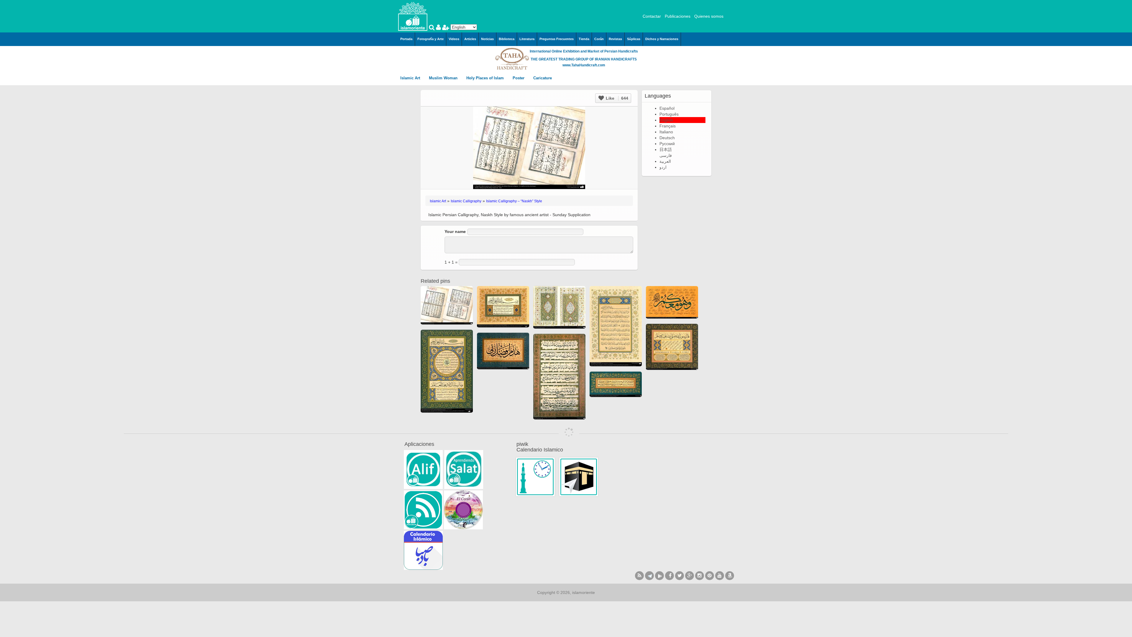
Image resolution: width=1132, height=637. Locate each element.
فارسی (665, 155)
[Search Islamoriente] (432, 28)
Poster (519, 78)
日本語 (665, 149)
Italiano (666, 131)
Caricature (542, 78)
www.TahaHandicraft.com (583, 65)
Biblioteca (506, 39)
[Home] (412, 16)
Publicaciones (677, 16)
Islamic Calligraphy (466, 201)
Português (669, 114)
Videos (454, 39)
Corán (599, 39)
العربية (665, 161)
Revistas (615, 39)
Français (667, 126)
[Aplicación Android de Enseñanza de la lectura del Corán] (423, 469)
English (666, 120)
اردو (663, 167)
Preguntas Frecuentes (556, 39)
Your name (455, 231)
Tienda (584, 39)
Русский (667, 143)
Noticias (487, 39)
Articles (470, 39)
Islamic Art (410, 78)
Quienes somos (708, 16)
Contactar (652, 16)
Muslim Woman (444, 78)
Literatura (526, 39)
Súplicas (633, 39)
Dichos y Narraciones (661, 39)
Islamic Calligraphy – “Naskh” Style (514, 201)
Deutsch (667, 137)
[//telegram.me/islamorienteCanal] (649, 575)
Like (616, 98)
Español (666, 108)
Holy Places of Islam (485, 78)
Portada (406, 39)
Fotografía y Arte (430, 39)
